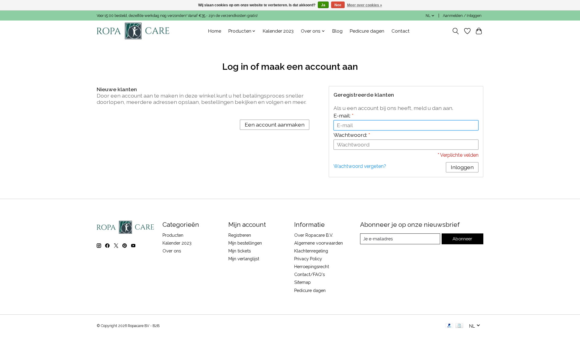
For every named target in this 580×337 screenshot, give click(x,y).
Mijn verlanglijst (243, 258)
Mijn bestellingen (245, 243)
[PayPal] (449, 326)
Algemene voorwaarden (318, 243)
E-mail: (343, 115)
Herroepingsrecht (311, 266)
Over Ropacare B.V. (313, 235)
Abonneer (462, 238)
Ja (323, 5)
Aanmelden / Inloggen (462, 16)
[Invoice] (459, 326)
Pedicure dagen (367, 31)
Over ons (172, 250)
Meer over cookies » (364, 5)
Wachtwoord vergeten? (360, 166)
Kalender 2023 (278, 31)
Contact (401, 31)
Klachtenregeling (311, 250)
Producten (173, 235)
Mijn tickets (239, 250)
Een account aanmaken (274, 124)
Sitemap (302, 282)
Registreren (239, 235)
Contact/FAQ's (309, 274)
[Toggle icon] (455, 31)
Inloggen (462, 167)
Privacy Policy (308, 258)
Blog (337, 31)
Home (214, 31)
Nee (337, 5)
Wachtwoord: (352, 135)
